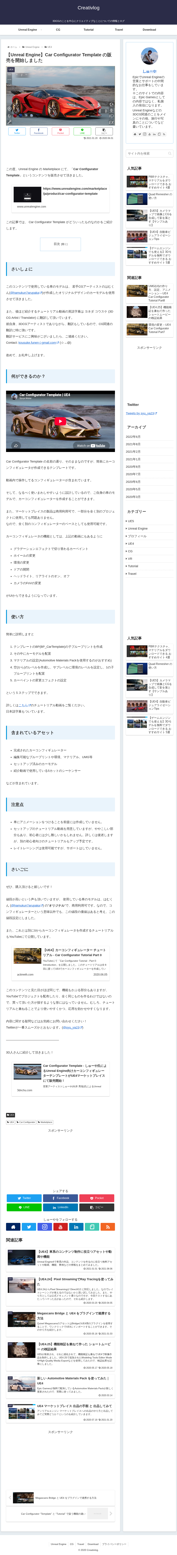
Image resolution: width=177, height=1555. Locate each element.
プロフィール (137, 536)
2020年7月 (133, 474)
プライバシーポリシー (114, 1544)
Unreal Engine (138, 528)
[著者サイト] (13, 1227)
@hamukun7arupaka (24, 293)
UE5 (131, 521)
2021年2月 (133, 451)
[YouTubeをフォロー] (60, 1227)
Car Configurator (27, 1122)
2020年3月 (133, 497)
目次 (57, 244)
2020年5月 (133, 489)
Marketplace (46, 1122)
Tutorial (133, 566)
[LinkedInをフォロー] (76, 1227)
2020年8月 (133, 466)
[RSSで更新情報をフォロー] (108, 1227)
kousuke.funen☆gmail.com (37, 342)
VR (130, 558)
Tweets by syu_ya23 (140, 413)
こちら (23, 705)
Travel (132, 574)
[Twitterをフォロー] (29, 1227)
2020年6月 (133, 482)
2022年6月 (133, 436)
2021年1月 (133, 459)
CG (130, 551)
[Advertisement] (60, 151)
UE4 (12, 1115)
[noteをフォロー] (92, 1227)
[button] (170, 153)
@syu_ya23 (71, 1027)
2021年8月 (133, 444)
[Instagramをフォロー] (45, 1227)
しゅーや (149, 71)
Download (93, 1544)
